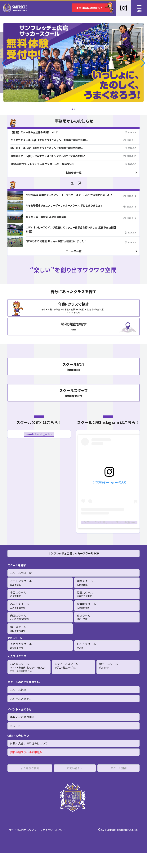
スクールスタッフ (21, 698)
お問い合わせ (75, 768)
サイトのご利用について (22, 829)
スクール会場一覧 (21, 573)
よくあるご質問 (29, 768)
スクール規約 (118, 768)
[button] (4, 63)
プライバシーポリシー (52, 829)
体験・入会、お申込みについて (29, 743)
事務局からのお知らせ (23, 717)
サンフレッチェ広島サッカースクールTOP (73, 553)
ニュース (15, 726)
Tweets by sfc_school (39, 434)
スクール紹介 (18, 690)
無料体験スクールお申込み (26, 752)
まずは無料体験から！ (89, 8)
